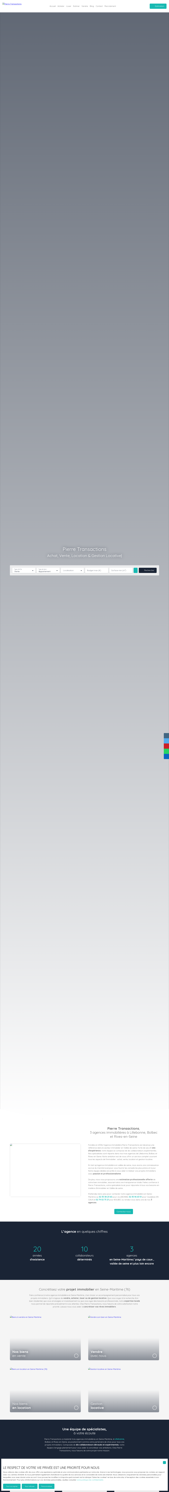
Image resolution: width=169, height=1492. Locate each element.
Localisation (68, 570)
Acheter (61, 6)
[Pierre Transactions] (15, 6)
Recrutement (110, 6)
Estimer (76, 6)
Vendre (85, 6)
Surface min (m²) (118, 570)
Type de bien (42, 569)
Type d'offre (18, 569)
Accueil (53, 6)
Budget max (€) (94, 570)
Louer (68, 6)
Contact (99, 6)
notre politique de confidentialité (90, 1480)
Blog (92, 6)
